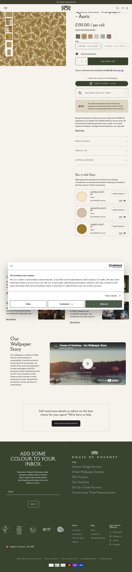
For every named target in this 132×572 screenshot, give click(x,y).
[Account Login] (123, 8)
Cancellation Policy (106, 559)
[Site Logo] (66, 8)
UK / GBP (30, 546)
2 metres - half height (115, 46)
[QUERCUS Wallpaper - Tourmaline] (78, 36)
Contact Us (95, 534)
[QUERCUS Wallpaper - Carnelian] (109, 36)
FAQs (93, 530)
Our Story (76, 530)
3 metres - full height (88, 46)
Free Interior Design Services (66, 2)
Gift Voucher (80, 477)
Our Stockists (80, 482)
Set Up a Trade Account (87, 487)
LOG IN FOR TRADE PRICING (85, 30)
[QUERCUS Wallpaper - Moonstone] (103, 36)
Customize (64, 304)
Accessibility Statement (88, 559)
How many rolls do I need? (98, 93)
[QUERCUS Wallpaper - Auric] (84, 36)
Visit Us (75, 542)
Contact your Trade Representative (93, 492)
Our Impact (77, 534)
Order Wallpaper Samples (88, 472)
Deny (28, 304)
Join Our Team (78, 538)
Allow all (104, 304)
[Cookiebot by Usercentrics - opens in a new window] (111, 266)
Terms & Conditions (51, 559)
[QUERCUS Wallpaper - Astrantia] (96, 36)
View (120, 200)
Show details (111, 296)
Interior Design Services (86, 466)
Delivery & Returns (98, 538)
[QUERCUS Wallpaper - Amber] (90, 36)
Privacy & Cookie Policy (69, 559)
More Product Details (88, 54)
